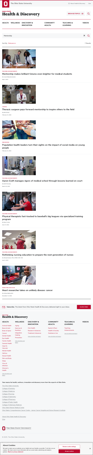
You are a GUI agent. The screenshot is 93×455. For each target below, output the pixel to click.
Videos (86, 23)
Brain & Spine (6, 330)
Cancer (4, 106)
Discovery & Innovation (27, 24)
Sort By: (4, 43)
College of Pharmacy (8, 399)
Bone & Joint (6, 328)
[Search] (88, 35)
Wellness (15, 23)
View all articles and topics (34, 336)
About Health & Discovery (77, 3)
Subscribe (84, 307)
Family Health (6, 341)
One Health (31, 328)
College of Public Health (10, 402)
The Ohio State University (10, 386)
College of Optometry (9, 396)
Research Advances (34, 330)
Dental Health (6, 336)
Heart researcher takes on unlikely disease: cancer (27, 290)
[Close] (90, 449)
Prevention (5, 142)
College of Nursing (8, 394)
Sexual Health (6, 356)
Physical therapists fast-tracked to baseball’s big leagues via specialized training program (42, 218)
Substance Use (53, 333)
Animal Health (6, 325)
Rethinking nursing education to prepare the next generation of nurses (37, 254)
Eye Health (5, 338)
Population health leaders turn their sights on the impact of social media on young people (43, 146)
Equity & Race (52, 328)
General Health (7, 343)
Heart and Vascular (8, 287)
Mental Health (6, 350)
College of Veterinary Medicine (12, 405)
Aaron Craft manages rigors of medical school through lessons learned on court (42, 180)
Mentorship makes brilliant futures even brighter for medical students (37, 73)
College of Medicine (8, 391)
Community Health (49, 24)
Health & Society (53, 330)
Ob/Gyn (4, 353)
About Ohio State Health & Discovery (14, 416)
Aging (17, 325)
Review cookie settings (69, 446)
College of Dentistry (8, 388)
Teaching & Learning (68, 24)
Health (5, 23)
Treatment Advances (34, 333)
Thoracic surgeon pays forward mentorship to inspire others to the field (38, 109)
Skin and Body (6, 358)
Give (89, 3)
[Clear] (84, 35)
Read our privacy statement (15, 452)
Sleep (4, 361)
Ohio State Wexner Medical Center (13, 407)
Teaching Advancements (9, 71)
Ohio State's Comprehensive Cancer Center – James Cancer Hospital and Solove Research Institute (33, 410)
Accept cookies (69, 451)
